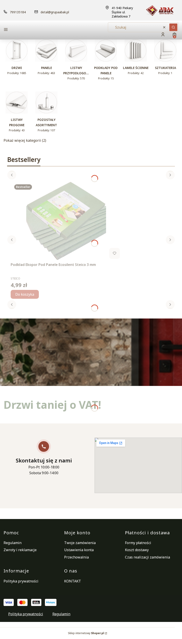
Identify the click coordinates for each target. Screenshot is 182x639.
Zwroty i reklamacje (20, 549)
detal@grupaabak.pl (55, 12)
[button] (31, 30)
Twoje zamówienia (80, 542)
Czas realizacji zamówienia (147, 557)
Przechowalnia (76, 557)
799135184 (18, 12)
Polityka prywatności (21, 581)
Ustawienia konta (79, 549)
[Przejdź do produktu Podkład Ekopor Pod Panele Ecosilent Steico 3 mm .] (66, 221)
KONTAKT (72, 581)
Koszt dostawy (137, 549)
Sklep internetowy (86, 633)
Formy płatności (138, 542)
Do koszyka (24, 294)
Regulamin (13, 542)
